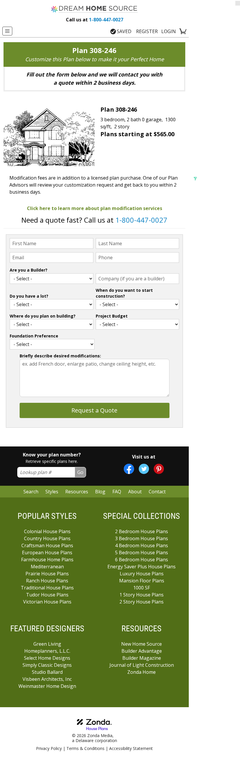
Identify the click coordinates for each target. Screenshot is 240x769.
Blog (100, 491)
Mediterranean (47, 566)
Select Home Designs (47, 658)
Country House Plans (47, 538)
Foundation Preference (34, 336)
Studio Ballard (47, 672)
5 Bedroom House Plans (141, 552)
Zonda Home (141, 672)
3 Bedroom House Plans (141, 538)
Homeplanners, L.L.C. (47, 651)
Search (30, 491)
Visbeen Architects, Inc (47, 679)
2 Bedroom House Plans (141, 531)
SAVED (124, 31)
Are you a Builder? (28, 270)
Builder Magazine (141, 658)
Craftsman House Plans (47, 545)
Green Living (47, 644)
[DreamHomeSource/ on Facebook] (128, 469)
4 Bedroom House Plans (141, 545)
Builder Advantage (141, 651)
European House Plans (47, 552)
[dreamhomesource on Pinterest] (158, 469)
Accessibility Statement (131, 748)
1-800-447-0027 (94, 19)
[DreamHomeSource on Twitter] (143, 469)
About (135, 491)
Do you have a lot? (29, 296)
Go (80, 472)
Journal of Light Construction (141, 665)
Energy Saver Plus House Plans (141, 566)
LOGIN (168, 31)
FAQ (116, 491)
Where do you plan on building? (43, 316)
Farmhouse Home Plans (47, 559)
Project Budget (112, 316)
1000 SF (141, 587)
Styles (51, 491)
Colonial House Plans (47, 531)
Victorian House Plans (47, 602)
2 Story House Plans (141, 602)
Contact (157, 491)
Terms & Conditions (85, 748)
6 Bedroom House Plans (141, 559)
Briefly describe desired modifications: (60, 356)
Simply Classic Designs (47, 665)
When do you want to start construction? (124, 293)
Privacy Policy (49, 748)
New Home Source (141, 644)
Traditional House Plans (47, 587)
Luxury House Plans (142, 573)
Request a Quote (94, 410)
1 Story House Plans (141, 594)
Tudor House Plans (47, 594)
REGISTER (147, 31)
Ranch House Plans (47, 580)
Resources (76, 491)
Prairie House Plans (47, 573)
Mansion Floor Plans (141, 580)
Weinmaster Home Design (47, 686)
